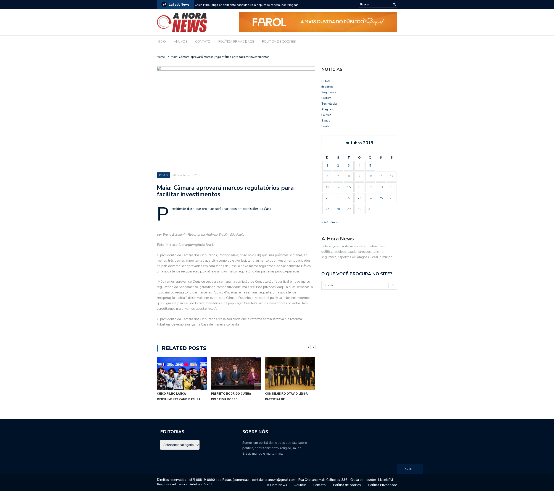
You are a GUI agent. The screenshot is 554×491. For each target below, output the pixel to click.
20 (327, 198)
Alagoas (327, 109)
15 (349, 187)
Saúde (325, 120)
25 (381, 198)
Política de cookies (347, 485)
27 (327, 209)
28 (338, 209)
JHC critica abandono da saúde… (285, 396)
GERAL (326, 81)
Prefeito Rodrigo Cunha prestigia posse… (177, 396)
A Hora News (277, 485)
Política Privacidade (382, 485)
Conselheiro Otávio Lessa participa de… (232, 396)
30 (359, 209)
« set (324, 222)
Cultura (326, 98)
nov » (334, 222)
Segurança (328, 92)
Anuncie (300, 485)
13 (327, 187)
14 (338, 187)
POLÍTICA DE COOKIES (279, 41)
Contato (326, 126)
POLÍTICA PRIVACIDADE (236, 41)
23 (359, 198)
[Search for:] (373, 4)
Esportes (327, 87)
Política (163, 175)
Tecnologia (329, 104)
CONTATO (202, 41)
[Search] (394, 4)
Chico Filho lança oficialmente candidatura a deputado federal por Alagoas (246, 5)
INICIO (161, 41)
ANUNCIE (180, 41)
